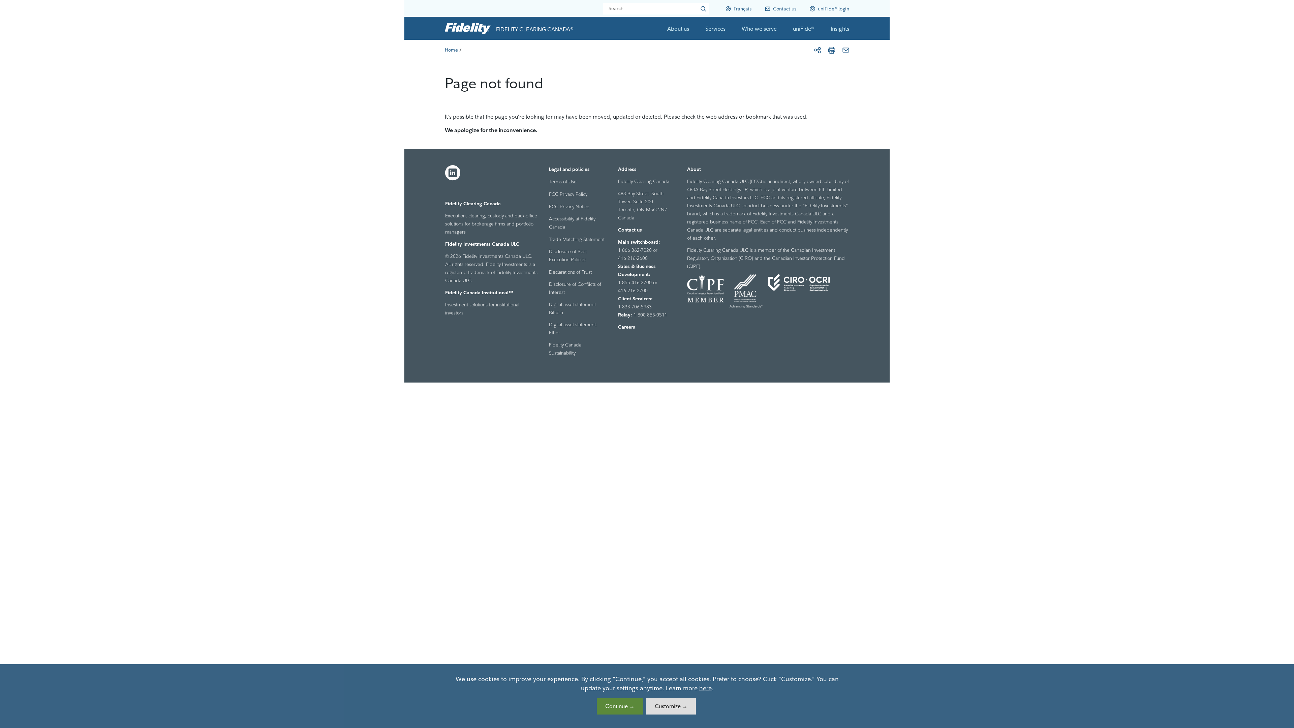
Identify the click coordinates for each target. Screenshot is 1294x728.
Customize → (671, 706)
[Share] (817, 50)
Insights (840, 28)
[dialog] (647, 696)
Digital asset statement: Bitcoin (573, 308)
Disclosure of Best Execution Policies (568, 255)
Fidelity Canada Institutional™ (479, 293)
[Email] (845, 50)
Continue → (620, 706)
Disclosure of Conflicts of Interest (575, 288)
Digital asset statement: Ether (573, 329)
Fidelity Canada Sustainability (565, 349)
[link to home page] (468, 28)
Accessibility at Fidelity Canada (572, 223)
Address (627, 169)
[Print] (831, 50)
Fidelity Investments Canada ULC (482, 244)
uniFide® (803, 28)
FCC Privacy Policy (568, 194)
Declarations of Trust (570, 272)
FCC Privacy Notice (569, 207)
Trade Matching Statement (577, 239)
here (705, 688)
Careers (626, 327)
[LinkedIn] (453, 173)
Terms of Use (563, 182)
